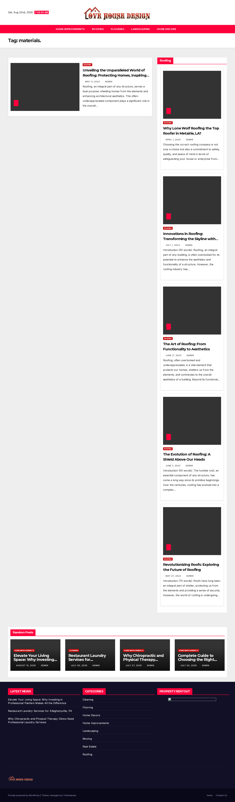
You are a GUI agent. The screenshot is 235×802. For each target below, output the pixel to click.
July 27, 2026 (134, 665)
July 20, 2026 (188, 665)
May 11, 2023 (93, 81)
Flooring (117, 29)
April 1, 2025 (173, 139)
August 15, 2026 (26, 665)
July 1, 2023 (173, 245)
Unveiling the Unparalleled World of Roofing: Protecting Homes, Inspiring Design (114, 75)
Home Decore (166, 29)
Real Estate (89, 746)
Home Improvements (70, 29)
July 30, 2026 (79, 665)
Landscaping (140, 29)
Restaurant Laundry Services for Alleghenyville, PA (87, 659)
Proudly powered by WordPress (24, 795)
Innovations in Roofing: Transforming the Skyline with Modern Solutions (189, 239)
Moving (87, 738)
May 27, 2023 (174, 576)
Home (210, 795)
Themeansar (69, 795)
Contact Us (221, 795)
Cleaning (73, 650)
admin (108, 81)
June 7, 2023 (173, 465)
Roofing (98, 29)
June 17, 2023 (174, 355)
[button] (225, 29)
